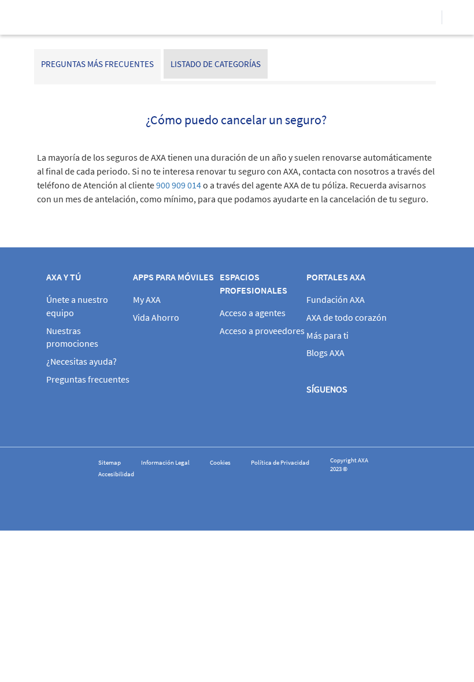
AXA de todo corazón (346, 317)
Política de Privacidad (280, 462)
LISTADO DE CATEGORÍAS (216, 63)
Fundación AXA (335, 299)
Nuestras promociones (72, 337)
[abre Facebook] (318, 417)
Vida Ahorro (156, 317)
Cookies (220, 462)
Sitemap (109, 462)
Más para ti (327, 335)
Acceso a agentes (253, 312)
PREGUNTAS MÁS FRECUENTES (97, 63)
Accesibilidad (116, 474)
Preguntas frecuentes (87, 379)
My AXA (147, 299)
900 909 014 (178, 185)
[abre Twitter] (352, 417)
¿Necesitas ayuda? (81, 361)
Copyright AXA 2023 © (349, 465)
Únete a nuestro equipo (77, 306)
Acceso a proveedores (262, 330)
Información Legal (165, 462)
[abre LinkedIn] (418, 417)
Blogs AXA (325, 352)
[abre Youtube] (385, 417)
